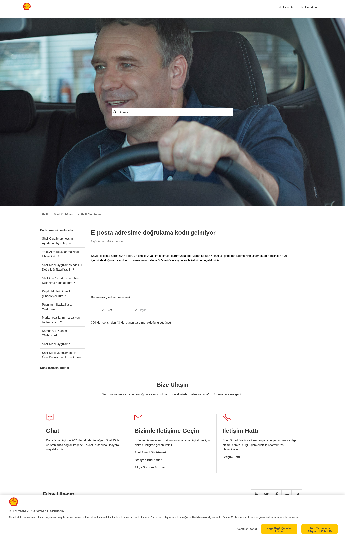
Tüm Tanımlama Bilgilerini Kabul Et (320, 530)
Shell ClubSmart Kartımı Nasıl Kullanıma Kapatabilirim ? (61, 280)
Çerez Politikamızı (195, 517)
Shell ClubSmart (64, 214)
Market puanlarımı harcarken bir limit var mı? (61, 320)
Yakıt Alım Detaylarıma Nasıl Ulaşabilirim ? (60, 254)
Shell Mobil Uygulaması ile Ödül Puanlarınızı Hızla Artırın (61, 355)
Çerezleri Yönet (247, 528)
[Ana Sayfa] (27, 9)
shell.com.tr (286, 7)
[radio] (107, 310)
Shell (44, 214)
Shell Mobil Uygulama (56, 344)
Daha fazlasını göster (54, 367)
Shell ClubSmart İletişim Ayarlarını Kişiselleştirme (58, 241)
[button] (256, 494)
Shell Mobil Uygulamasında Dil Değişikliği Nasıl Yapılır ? (62, 267)
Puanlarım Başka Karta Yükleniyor (57, 307)
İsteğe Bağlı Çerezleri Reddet (279, 530)
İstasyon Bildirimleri (148, 460)
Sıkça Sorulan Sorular (149, 467)
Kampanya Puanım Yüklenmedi (54, 333)
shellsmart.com (309, 7)
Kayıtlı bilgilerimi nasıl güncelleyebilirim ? (56, 294)
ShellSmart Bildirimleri (150, 452)
